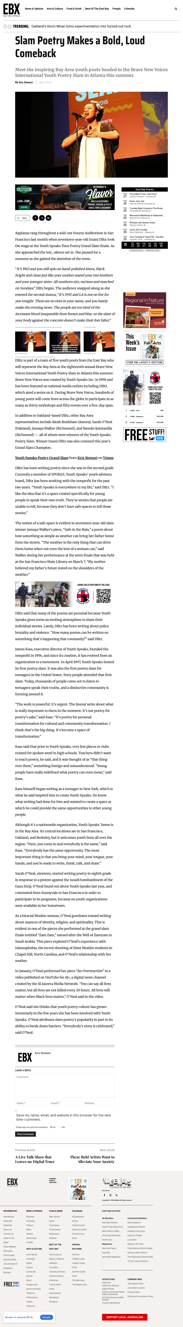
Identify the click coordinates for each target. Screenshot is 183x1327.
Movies (29, 1276)
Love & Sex (31, 1272)
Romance (53, 1302)
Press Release (9, 1247)
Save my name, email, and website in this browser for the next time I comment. (63, 1117)
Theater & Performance (32, 1295)
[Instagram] (110, 1195)
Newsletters (8, 1217)
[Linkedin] (48, 218)
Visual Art (30, 1306)
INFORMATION (10, 1211)
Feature (29, 1225)
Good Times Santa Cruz (112, 1227)
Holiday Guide (78, 1259)
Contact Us (8, 1234)
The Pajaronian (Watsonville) (140, 1257)
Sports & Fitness (33, 1289)
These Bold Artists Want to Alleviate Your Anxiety (92, 1159)
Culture (29, 1267)
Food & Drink (54, 1284)
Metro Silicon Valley (110, 1231)
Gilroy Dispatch (134, 1222)
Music (29, 1280)
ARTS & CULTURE (34, 1249)
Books (29, 1263)
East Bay (106, 1252)
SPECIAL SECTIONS (77, 1246)
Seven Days (31, 1238)
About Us (7, 1229)
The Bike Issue (78, 1280)
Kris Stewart (26, 82)
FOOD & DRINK (55, 1211)
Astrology (30, 1259)
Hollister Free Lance (136, 1231)
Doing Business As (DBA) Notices (113, 1298)
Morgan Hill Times (135, 1244)
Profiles (29, 1242)
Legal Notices (108, 1289)
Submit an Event (79, 1229)
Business (30, 1217)
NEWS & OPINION (34, 1211)
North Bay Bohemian (111, 1235)
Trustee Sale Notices (111, 1303)
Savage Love (31, 1284)
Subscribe (7, 1221)
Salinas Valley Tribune (137, 1252)
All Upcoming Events (78, 1219)
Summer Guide (78, 1272)
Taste (74, 1276)
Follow (160, 416)
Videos (29, 1302)
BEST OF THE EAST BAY (55, 1246)
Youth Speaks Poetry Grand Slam (41, 458)
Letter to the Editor (8, 1240)
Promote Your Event (78, 1236)
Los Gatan (132, 1240)
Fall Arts (75, 1254)
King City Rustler (135, 1235)
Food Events (54, 1229)
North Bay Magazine (111, 1257)
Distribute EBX (9, 1259)
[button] (175, 9)
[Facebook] (35, 218)
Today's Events (78, 1225)
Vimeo (108, 458)
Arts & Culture (55, 1254)
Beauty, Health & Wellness (56, 1261)
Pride (74, 1267)
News (28, 1229)
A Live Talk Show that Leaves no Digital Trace (35, 1159)
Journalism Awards (136, 1288)
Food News (54, 1225)
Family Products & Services (56, 1278)
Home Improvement (55, 1291)
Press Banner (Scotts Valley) (140, 1248)
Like (161, 410)
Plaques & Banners (7, 1270)
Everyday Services (57, 1272)
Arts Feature (31, 1254)
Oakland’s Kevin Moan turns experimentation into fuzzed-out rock (81, 26)
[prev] (5, 26)
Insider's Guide (78, 1263)
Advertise (7, 1225)
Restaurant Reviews (54, 1236)
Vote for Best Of (10, 1264)
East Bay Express (109, 1222)
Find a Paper (9, 1255)
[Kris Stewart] (25, 1057)
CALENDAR (77, 1211)
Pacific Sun (107, 1240)
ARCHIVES (53, 1180)
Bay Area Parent (109, 1248)
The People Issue (79, 1284)
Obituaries (7, 1251)
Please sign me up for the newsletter (32, 1127)
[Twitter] (42, 218)
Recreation (54, 1297)
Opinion (29, 1234)
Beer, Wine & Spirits (54, 1219)
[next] (10, 26)
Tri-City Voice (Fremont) (138, 1261)
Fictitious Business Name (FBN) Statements (113, 1293)
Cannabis (30, 1221)
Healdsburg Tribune (136, 1227)
